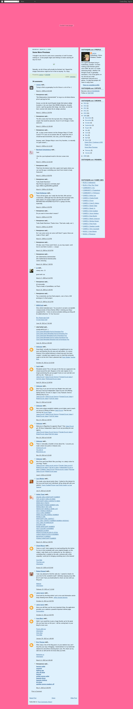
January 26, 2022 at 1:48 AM (45, 638)
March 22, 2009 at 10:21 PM (44, 301)
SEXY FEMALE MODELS (44, 511)
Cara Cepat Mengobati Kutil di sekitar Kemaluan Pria (52, 337)
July (86, 130)
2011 (85, 111)
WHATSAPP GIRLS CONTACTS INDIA (48, 501)
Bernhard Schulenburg (43, 149)
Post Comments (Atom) (45, 702)
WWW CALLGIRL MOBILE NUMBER (47, 515)
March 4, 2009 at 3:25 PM (44, 207)
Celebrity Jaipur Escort (47, 469)
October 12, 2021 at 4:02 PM (45, 601)
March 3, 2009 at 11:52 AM (44, 162)
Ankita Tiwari (40, 494)
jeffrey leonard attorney (61, 597)
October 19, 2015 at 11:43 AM (45, 363)
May (86, 135)
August (87, 128)
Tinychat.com (40, 562)
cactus (94, 53)
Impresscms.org (41, 448)
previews (72, 76)
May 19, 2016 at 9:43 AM (43, 437)
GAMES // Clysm (88, 200)
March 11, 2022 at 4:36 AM (44, 660)
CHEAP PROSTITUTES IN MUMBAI (47, 534)
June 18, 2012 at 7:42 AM (44, 323)
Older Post (74, 698)
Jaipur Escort (40, 377)
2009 (85, 116)
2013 (85, 106)
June (86, 132)
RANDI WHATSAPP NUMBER (45, 526)
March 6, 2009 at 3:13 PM (44, 238)
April (86, 137)
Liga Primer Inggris (61, 485)
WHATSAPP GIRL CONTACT (45, 518)
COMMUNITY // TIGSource (91, 193)
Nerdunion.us (40, 654)
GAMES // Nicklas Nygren (91, 221)
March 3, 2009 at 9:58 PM (44, 175)
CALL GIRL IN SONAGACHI (44, 522)
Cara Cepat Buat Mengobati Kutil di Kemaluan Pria (51, 335)
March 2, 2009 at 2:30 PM (44, 112)
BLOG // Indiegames (89, 182)
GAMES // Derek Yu (89, 208)
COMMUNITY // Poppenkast (91, 190)
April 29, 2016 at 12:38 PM (44, 382)
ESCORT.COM (40, 524)
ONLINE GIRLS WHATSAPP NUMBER (48, 497)
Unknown (39, 346)
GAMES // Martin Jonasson (91, 218)
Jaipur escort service (51, 465)
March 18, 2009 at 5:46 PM (44, 290)
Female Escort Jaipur (66, 396)
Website (38, 583)
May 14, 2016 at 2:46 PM (43, 420)
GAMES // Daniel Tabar (90, 205)
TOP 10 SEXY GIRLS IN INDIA (45, 499)
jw (37, 268)
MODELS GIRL (41, 517)
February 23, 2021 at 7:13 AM (45, 589)
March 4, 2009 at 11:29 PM (44, 227)
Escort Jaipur (48, 412)
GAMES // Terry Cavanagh (91, 229)
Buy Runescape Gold (42, 318)
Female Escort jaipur (66, 377)
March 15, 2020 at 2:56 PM (44, 542)
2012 (85, 108)
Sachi (38, 366)
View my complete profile (91, 85)
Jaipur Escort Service (51, 377)
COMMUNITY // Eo (89, 188)
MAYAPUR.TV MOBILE (43, 536)
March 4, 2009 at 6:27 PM (44, 217)
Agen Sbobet (66, 357)
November (88, 120)
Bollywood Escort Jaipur (53, 379)
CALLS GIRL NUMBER (43, 513)
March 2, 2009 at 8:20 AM (44, 91)
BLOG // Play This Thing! (90, 185)
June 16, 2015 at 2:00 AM (44, 343)
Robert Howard (41, 571)
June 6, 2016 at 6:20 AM (43, 475)
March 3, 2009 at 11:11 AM (44, 146)
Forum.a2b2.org (41, 629)
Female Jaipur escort (65, 465)
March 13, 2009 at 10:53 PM (44, 250)
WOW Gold (39, 305)
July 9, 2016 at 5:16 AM (43, 491)
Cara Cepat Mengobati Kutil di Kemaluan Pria (49, 331)
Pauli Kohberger (41, 193)
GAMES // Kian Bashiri (90, 216)
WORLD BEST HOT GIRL (44, 507)
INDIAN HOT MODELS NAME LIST (47, 509)
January (87, 153)
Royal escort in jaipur (61, 469)
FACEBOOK (96, 91)
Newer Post (32, 698)
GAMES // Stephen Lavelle (91, 226)
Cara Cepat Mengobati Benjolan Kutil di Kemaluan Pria (52, 339)
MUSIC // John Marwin (90, 231)
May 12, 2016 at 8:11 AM (43, 402)
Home (53, 698)
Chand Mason (40, 545)
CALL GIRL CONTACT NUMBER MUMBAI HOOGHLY (52, 520)
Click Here (39, 633)
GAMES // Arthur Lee (89, 195)
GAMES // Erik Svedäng (90, 211)
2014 (85, 103)
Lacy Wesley (40, 478)
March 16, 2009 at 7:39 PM (44, 264)
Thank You (88, 145)
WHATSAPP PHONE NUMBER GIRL (47, 505)
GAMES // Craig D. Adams (91, 203)
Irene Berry (39, 618)
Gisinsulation (40, 611)
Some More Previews (91, 147)
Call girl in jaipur (54, 467)
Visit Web (39, 560)
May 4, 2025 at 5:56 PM (43, 688)
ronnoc (38, 84)
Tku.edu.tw (39, 450)
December (88, 118)
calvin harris (40, 593)
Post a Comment (37, 691)
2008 (85, 156)
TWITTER (90, 93)
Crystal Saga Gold (41, 320)
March (87, 140)
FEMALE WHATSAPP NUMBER (46, 538)
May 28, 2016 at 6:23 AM (43, 455)
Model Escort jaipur (42, 467)
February (88, 150)
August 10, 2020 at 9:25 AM (44, 567)
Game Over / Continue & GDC (94, 142)
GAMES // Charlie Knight (90, 198)
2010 (85, 113)
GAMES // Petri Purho (89, 223)
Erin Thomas (40, 642)
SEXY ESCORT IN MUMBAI (45, 528)
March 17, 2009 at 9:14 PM (44, 278)
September (88, 125)
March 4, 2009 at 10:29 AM (44, 189)
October (87, 123)
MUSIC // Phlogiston (89, 234)
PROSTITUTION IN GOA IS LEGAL (47, 532)
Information (39, 564)
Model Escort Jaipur (42, 398)
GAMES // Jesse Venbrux (91, 213)
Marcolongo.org (41, 452)
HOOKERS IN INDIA (42, 530)
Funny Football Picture (48, 485)
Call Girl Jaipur (40, 379)
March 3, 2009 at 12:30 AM (44, 126)
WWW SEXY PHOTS (42, 503)
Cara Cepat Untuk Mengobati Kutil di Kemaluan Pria (51, 333)
